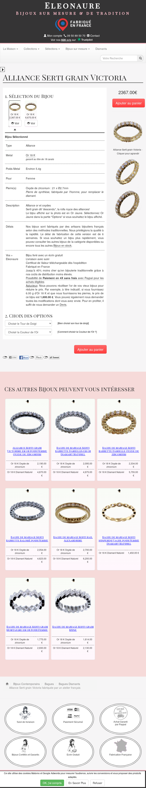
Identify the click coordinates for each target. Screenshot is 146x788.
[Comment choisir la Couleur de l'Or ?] (77, 331)
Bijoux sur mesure (76, 49)
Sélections (51, 49)
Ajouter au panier (129, 102)
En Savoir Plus (77, 783)
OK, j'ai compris (52, 783)
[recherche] (140, 58)
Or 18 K (30, 155)
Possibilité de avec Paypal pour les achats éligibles (65, 280)
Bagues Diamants (69, 684)
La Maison (9, 49)
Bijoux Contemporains (26, 684)
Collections (30, 49)
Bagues (49, 684)
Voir (16, 123)
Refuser (97, 783)
